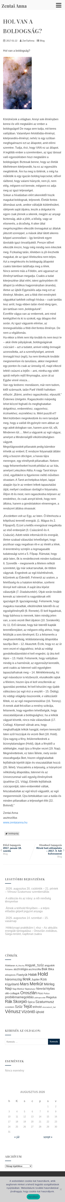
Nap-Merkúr (18, 989)
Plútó (40, 993)
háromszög (13, 979)
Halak (32, 974)
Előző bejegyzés (12, 848)
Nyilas (50, 988)
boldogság (13, 833)
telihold (37, 1006)
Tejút (27, 1006)
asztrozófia (34, 969)
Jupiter (35, 979)
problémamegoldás (19, 997)
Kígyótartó (12, 984)
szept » (48, 1137)
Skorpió (20, 1001)
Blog (42, 40)
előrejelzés (10, 975)
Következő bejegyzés (49, 849)
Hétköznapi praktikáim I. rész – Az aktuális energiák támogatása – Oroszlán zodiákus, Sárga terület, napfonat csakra (31, 930)
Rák (8, 1001)
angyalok (50, 965)
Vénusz (13, 1011)
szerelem (9, 1007)
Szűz (19, 1007)
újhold (40, 1012)
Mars (24, 984)
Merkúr (36, 983)
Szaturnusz (44, 1002)
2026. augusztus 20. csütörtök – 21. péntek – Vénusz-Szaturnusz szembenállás (31, 890)
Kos (43, 979)
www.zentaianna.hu (15, 822)
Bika (51, 969)
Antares (9, 969)
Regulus (51, 997)
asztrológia (21, 969)
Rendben (33, 1196)
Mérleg (49, 984)
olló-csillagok (12, 993)
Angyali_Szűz (34, 965)
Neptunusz (30, 989)
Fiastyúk (22, 974)
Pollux (47, 993)
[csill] (19, 111)
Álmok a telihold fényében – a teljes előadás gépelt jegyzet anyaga (27, 910)
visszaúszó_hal (48, 1007)
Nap (8, 988)
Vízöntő (28, 1012)
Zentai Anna (14, 6)
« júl (16, 1137)
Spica (31, 1001)
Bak (44, 969)
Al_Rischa (20, 966)
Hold (43, 974)
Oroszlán (28, 993)
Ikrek (27, 979)
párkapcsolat (39, 997)
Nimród (41, 988)
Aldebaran (10, 965)
